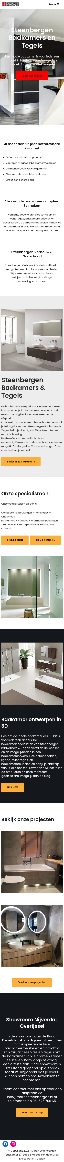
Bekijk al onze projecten (32, 982)
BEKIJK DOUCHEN (45, 540)
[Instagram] (13, 1144)
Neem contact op (32, 76)
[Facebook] (5, 1144)
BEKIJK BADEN (15, 540)
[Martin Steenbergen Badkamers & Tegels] (10, 4)
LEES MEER (12, 787)
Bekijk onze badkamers (21, 461)
